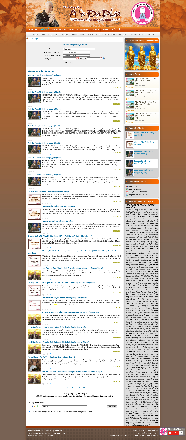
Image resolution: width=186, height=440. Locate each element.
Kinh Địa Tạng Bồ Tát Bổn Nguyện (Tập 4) (58, 221)
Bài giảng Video (59, 30)
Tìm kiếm (95, 30)
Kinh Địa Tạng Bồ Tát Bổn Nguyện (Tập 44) (44, 109)
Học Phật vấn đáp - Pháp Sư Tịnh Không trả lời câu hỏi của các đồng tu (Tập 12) (58, 342)
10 (73, 387)
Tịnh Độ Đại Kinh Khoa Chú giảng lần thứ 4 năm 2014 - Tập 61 (145, 116)
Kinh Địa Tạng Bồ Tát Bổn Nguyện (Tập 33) (44, 158)
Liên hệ (105, 30)
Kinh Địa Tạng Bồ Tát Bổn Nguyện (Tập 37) (44, 143)
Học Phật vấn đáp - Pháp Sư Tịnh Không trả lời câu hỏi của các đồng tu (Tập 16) (72, 268)
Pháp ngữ (45, 30)
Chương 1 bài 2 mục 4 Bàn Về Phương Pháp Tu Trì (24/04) (64, 298)
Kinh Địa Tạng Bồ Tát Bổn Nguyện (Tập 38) (44, 126)
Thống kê (115, 30)
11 (76, 387)
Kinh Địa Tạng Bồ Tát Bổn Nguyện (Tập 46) (44, 75)
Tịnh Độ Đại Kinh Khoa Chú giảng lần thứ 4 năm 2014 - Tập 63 (145, 92)
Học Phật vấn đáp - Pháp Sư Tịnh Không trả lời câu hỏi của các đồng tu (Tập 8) (72, 372)
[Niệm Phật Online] (142, 69)
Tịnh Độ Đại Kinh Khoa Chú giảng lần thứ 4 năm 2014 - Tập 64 (145, 81)
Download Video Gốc (79, 30)
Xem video (131, 87)
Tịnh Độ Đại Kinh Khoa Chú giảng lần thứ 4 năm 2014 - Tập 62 (145, 104)
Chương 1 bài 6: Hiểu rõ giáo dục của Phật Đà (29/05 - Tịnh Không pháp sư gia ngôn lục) (61, 283)
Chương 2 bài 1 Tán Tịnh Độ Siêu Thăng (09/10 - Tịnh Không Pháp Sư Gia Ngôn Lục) (60, 236)
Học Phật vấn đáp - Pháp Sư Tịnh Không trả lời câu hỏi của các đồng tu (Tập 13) (58, 327)
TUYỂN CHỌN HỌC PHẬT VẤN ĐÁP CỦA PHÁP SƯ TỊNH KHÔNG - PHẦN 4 (71, 312)
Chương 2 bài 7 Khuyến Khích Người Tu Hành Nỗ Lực (48, 192)
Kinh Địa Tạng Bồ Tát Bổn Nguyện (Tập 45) (44, 92)
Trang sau (81, 387)
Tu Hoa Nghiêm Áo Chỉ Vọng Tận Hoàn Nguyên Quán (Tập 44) (51, 357)
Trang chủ (33, 30)
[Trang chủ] (27, 39)
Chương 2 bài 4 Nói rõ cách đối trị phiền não (59, 206)
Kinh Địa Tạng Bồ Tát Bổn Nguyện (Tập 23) (44, 175)
